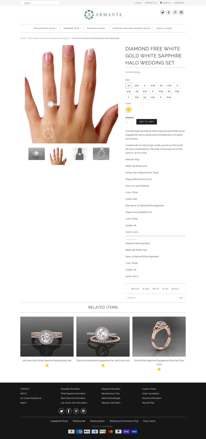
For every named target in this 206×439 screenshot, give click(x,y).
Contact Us (151, 3)
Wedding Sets (71, 28)
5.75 (145, 91)
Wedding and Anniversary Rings (131, 28)
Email (176, 289)
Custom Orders (149, 389)
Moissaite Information (70, 389)
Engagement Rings (44, 28)
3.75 (136, 85)
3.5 (129, 85)
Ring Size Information (151, 398)
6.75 (177, 91)
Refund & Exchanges (111, 398)
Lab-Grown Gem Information (74, 403)
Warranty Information (111, 403)
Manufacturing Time (111, 393)
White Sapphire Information (73, 393)
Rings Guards (164, 28)
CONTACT (25, 389)
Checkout (179, 3)
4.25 (153, 85)
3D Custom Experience (30, 398)
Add (166, 289)
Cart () (166, 3)
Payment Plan (148, 403)
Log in (138, 3)
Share (147, 289)
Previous (132, 298)
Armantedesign (133, 72)
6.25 (161, 91)
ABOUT (23, 393)
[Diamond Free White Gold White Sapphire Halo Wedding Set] (71, 94)
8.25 (169, 97)
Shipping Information (111, 389)
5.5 (137, 91)
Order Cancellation (150, 393)
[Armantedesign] (103, 15)
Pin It (157, 289)
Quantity (129, 117)
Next (181, 298)
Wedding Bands (96, 28)
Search (23, 403)
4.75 (169, 85)
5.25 (129, 91)
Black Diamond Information (73, 398)
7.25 (136, 97)
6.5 (169, 91)
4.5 (161, 85)
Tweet (136, 289)
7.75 (152, 97)
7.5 (144, 97)
